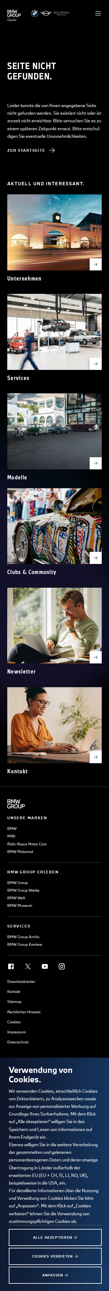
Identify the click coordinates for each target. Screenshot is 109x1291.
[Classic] (14, 13)
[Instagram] (61, 966)
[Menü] (98, 13)
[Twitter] (27, 966)
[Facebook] (11, 966)
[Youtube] (44, 966)
